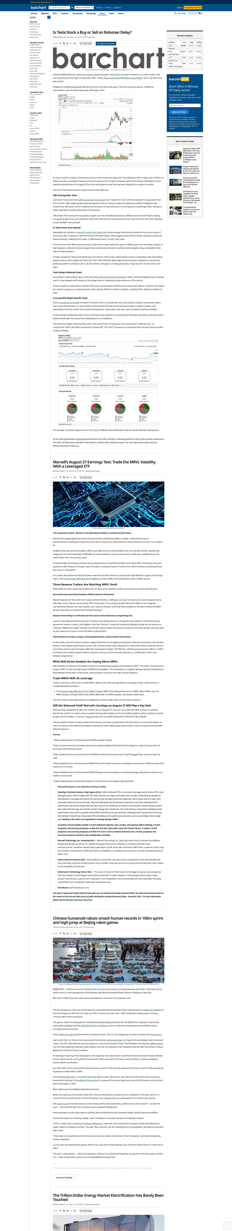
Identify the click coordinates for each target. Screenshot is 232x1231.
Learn (120, 13)
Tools (111, 13)
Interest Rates (35, 128)
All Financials (34, 115)
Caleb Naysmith (35, 50)
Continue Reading (64, 1177)
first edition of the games (86, 1080)
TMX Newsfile (34, 180)
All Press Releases (36, 170)
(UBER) (75, 260)
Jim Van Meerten (35, 66)
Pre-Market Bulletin (36, 154)
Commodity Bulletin (37, 157)
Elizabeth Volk (35, 58)
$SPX (170, 51)
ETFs (55, 13)
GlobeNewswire (35, 178)
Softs (31, 107)
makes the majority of (68, 1034)
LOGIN (179, 7)
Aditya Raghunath (83, 439)
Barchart (70, 37)
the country (156, 1034)
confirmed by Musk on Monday (112, 277)
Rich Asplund (34, 76)
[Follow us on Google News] (85, 43)
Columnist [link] (91, 37)
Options (45, 13)
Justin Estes (34, 68)
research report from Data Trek (91, 232)
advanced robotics (152, 1010)
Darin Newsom (35, 52)
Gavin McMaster (35, 60)
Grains (32, 100)
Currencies (77, 13)
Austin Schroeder (36, 47)
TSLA (170, 45)
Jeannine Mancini (36, 63)
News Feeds (34, 37)
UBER (171, 63)
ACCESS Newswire (36, 172)
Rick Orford (34, 79)
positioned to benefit (69, 302)
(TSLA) (117, 74)
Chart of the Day (35, 34)
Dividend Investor (36, 151)
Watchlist (99, 8)
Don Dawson (34, 55)
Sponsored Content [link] (92, 471)
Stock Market (34, 133)
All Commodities (35, 94)
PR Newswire (34, 183)
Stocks (34, 13)
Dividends (33, 120)
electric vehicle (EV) (95, 74)
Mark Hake (33, 71)
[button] (200, 13)
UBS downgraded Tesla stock (91, 199)
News (102, 13)
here (77, 445)
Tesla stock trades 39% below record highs (123, 78)
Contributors (34, 32)
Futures (64, 13)
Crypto (32, 118)
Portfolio (108, 8)
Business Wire (34, 175)
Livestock (33, 102)
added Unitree (156, 1043)
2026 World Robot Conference (94, 1025)
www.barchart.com (65, 165)
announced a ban (115, 1040)
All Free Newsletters (37, 141)
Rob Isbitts (33, 81)
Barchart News (35, 26)
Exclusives (33, 29)
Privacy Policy (186, 126)
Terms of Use (173, 126)
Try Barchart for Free (192, 7)
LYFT (170, 57)
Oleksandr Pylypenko (37, 73)
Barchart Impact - (59, 471)
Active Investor (35, 146)
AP (80, 927)
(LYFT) (89, 260)
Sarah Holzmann (35, 84)
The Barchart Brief (36, 144)
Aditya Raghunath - (60, 37)
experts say (62, 1103)
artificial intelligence (93, 1123)
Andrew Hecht (35, 45)
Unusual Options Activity (38, 149)
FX (31, 126)
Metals (32, 105)
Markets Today (35, 24)
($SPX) (107, 235)
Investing (91, 13)
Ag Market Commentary (38, 162)
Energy (32, 97)
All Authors (33, 87)
